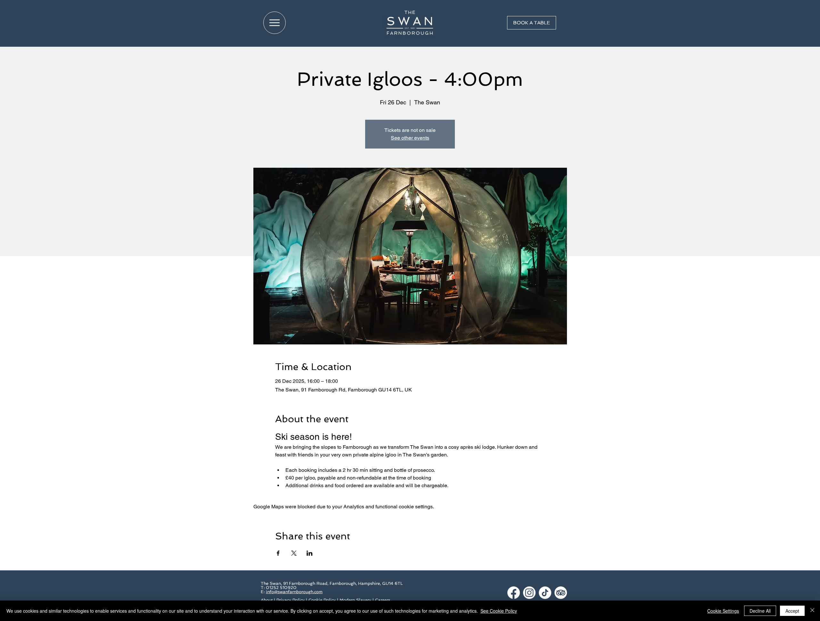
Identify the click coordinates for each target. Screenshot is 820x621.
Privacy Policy (290, 600)
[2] (529, 592)
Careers (382, 600)
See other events (410, 138)
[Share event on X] (294, 553)
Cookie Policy (322, 600)
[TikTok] (545, 592)
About (267, 600)
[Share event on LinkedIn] (310, 553)
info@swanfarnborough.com (294, 591)
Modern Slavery (355, 600)
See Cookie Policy (498, 611)
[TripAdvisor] (560, 592)
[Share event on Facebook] (278, 553)
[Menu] (274, 23)
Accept (792, 611)
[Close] (812, 611)
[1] (513, 592)
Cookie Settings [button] (723, 611)
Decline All (760, 611)
